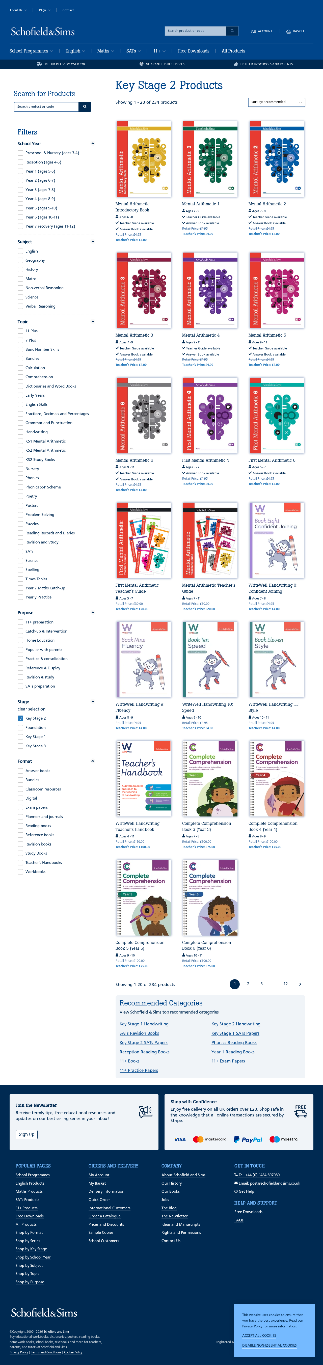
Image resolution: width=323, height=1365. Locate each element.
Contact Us (171, 1241)
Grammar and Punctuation (48, 423)
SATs (131, 51)
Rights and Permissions (181, 1233)
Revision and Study (42, 542)
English (74, 51)
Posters (31, 506)
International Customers (109, 1208)
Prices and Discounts (106, 1225)
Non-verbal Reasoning (44, 288)
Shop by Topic (27, 1274)
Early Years (35, 396)
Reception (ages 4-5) (43, 162)
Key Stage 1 (35, 737)
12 (285, 984)
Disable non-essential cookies (269, 1345)
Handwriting (36, 432)
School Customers (104, 1241)
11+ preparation (39, 622)
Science (31, 297)
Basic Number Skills (42, 350)
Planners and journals (44, 817)
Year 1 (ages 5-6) (40, 172)
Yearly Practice (38, 597)
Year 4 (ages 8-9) (40, 199)
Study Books (36, 854)
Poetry (31, 497)
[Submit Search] (232, 31)
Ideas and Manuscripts (181, 1225)
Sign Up (26, 1134)
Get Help (246, 1192)
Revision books (38, 844)
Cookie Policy (73, 1352)
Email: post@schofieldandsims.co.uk (269, 1184)
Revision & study (39, 677)
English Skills (36, 405)
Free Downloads (193, 51)
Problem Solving (39, 515)
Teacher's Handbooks (43, 863)
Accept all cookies (259, 1335)
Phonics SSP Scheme (43, 487)
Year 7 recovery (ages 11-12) (50, 227)
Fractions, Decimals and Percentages (57, 414)
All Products (233, 51)
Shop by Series (28, 1241)
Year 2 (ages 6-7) (40, 181)
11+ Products (27, 1208)
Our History (172, 1184)
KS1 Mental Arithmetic (45, 442)
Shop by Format (29, 1233)
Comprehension (39, 377)
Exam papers (36, 808)
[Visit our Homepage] (43, 31)
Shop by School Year (33, 1257)
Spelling (32, 570)
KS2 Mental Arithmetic (45, 451)
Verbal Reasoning (40, 307)
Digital (31, 799)
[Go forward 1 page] (300, 984)
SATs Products (27, 1200)
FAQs (42, 10)
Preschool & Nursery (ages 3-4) (52, 153)
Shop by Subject (29, 1266)
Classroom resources (43, 789)
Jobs (165, 1200)
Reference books (39, 835)
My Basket (97, 1184)
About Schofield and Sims (183, 1175)
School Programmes (29, 51)
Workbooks (35, 872)
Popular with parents (43, 650)
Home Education (40, 641)
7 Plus (30, 341)
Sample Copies (101, 1233)
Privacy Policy (252, 1326)
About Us (16, 10)
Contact (68, 10)
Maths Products (29, 1192)
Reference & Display (42, 668)
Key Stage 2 (35, 719)
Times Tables (36, 579)
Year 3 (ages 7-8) (40, 190)
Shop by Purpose (30, 1282)
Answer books (37, 771)
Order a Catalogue (105, 1216)
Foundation (35, 728)
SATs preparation (40, 687)
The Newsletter (175, 1216)
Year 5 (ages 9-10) (41, 208)
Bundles (32, 359)
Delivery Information (106, 1192)
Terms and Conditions (46, 1352)
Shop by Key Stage (31, 1249)
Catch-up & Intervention (46, 632)
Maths (104, 51)
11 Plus (31, 331)
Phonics (32, 478)
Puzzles (32, 524)
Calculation (35, 368)
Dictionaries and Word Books (50, 387)
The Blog (169, 1208)
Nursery (32, 469)
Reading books (38, 826)
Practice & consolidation (46, 659)
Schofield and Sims (56, 1331)
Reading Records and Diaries (50, 533)
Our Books (171, 1192)
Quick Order (99, 1200)
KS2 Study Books (40, 460)
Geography (35, 261)
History (31, 270)
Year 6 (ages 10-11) (42, 217)
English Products (30, 1184)
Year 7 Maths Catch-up (45, 588)
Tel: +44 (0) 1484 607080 (259, 1175)
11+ (157, 51)
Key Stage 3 (35, 746)
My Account (99, 1175)
